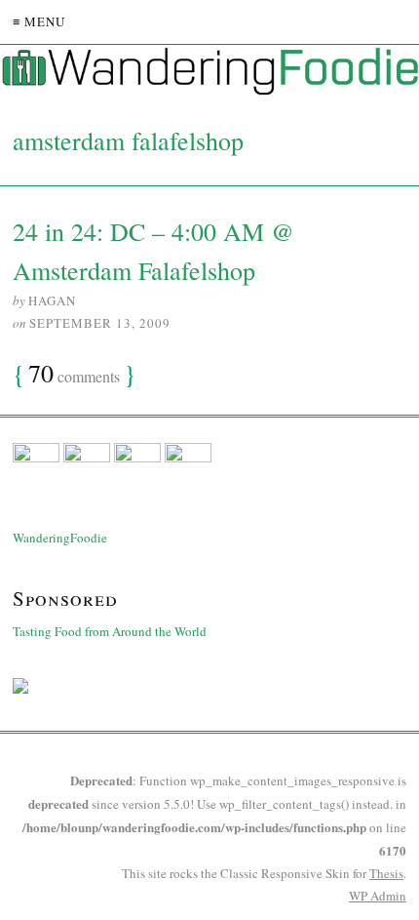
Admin (377, 895)
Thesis (386, 873)
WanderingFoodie (60, 537)
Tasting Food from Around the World (110, 631)
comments (74, 374)
